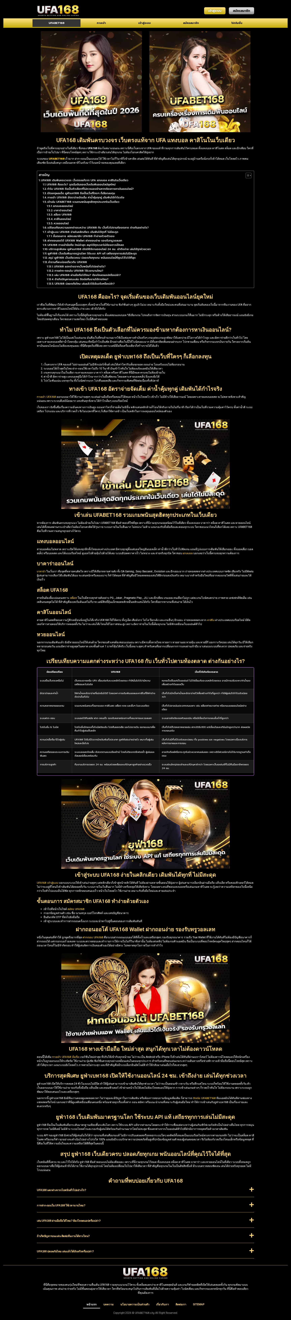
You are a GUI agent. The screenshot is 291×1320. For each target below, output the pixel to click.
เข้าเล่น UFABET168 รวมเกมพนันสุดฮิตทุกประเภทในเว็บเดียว (83, 202)
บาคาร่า (41, 571)
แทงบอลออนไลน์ (63, 206)
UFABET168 (56, 23)
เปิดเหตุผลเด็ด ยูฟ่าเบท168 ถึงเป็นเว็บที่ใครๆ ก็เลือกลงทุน (81, 193)
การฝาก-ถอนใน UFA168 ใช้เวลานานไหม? (79, 271)
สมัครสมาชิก (191, 23)
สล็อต (73, 598)
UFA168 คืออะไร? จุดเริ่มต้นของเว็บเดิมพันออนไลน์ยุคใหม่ (81, 185)
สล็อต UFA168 (63, 215)
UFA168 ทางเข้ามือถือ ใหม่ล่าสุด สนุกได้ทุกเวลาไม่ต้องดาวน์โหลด (85, 245)
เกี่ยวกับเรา (162, 1304)
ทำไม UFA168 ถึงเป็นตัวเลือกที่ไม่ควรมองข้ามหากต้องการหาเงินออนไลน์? (90, 189)
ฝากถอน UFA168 (93, 937)
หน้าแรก (92, 1304)
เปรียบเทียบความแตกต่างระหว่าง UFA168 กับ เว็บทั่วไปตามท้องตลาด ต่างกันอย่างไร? (98, 228)
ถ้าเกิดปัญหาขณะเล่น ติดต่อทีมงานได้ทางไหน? (81, 279)
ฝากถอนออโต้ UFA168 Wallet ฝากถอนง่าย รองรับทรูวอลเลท (84, 241)
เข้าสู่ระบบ (144, 23)
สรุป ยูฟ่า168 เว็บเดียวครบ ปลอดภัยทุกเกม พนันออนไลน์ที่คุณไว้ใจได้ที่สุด (92, 258)
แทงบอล (188, 553)
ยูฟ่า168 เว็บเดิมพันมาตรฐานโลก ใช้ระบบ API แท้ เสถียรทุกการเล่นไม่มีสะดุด (92, 254)
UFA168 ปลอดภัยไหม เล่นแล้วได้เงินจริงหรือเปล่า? (85, 284)
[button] (145, 1192)
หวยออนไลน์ (61, 223)
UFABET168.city (145, 1313)
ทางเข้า (101, 23)
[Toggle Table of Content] (247, 175)
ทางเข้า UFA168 (46, 397)
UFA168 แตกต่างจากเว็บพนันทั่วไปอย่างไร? (80, 267)
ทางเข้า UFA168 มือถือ (65, 1057)
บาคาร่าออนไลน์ (63, 210)
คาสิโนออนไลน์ (62, 219)
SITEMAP (198, 1304)
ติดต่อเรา (181, 1304)
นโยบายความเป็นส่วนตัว (134, 1304)
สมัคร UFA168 (76, 909)
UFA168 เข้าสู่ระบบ (47, 883)
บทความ (108, 1304)
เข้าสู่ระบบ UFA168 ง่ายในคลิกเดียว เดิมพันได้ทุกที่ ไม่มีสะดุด (82, 232)
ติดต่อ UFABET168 (204, 1098)
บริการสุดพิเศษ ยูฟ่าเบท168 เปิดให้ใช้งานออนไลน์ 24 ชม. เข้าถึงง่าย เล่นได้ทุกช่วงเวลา (100, 249)
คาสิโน (211, 620)
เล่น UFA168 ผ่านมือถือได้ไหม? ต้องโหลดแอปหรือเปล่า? (87, 275)
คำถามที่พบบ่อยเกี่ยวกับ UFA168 (67, 262)
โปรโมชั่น (236, 23)
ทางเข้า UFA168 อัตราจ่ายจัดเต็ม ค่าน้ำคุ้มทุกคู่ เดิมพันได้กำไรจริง (85, 197)
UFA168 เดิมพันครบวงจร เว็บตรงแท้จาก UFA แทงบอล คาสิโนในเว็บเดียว (84, 180)
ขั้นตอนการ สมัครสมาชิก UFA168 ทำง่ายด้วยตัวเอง (84, 236)
